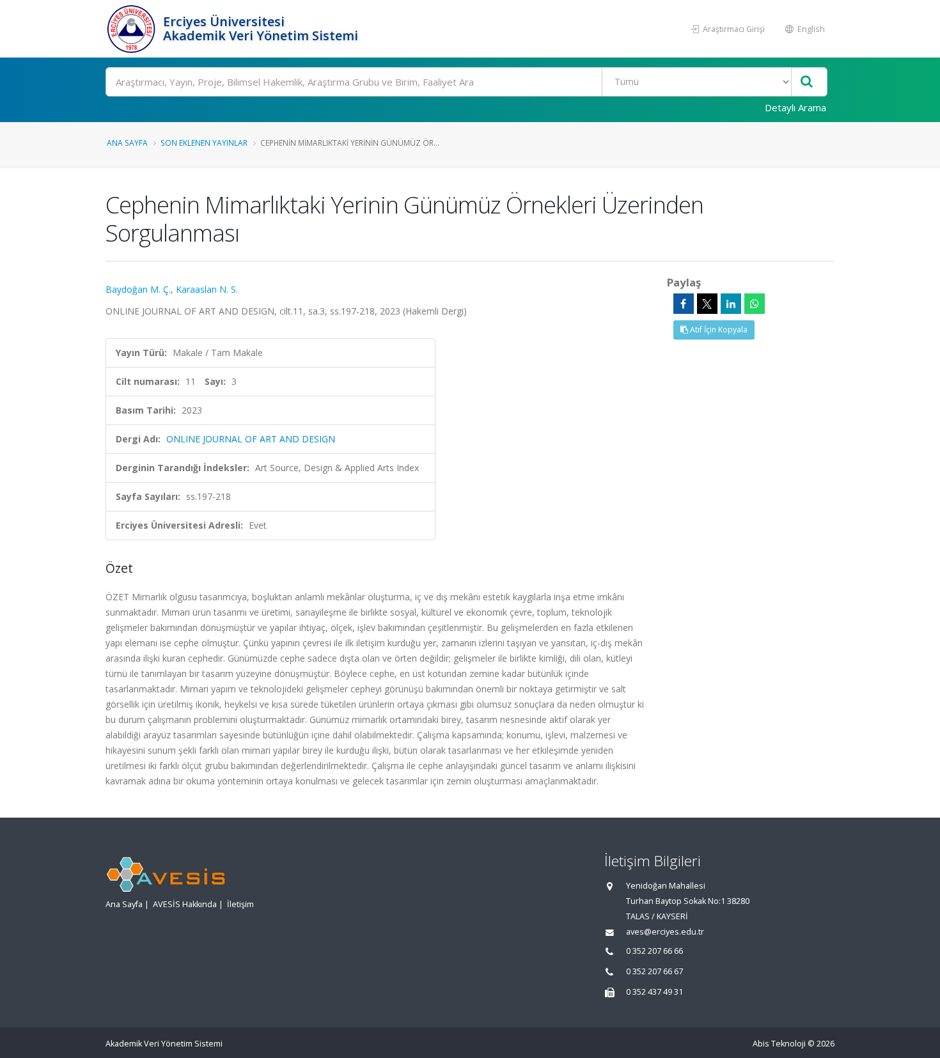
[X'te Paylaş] (707, 303)
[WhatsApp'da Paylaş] (754, 303)
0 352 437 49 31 (654, 991)
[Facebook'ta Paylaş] (683, 303)
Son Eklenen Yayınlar (204, 142)
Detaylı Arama (795, 107)
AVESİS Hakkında (185, 904)
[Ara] (806, 82)
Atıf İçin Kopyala (718, 329)
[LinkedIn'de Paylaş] (731, 303)
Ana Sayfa (127, 142)
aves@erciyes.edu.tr (665, 931)
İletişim (240, 904)
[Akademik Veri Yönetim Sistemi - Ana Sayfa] (133, 29)
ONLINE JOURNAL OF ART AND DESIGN (250, 439)
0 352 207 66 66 (654, 950)
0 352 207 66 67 (654, 971)
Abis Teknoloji (779, 1043)
